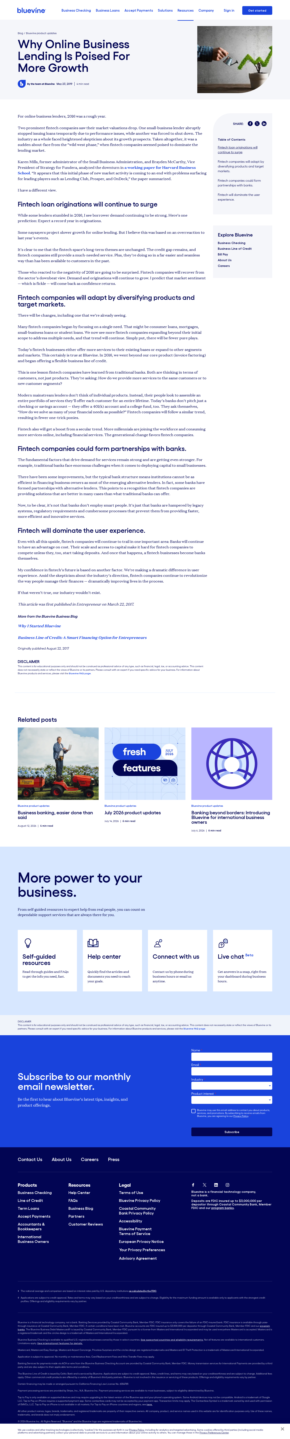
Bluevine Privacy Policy (139, 1200)
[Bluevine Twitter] (204, 1184)
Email (196, 1065)
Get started (257, 10)
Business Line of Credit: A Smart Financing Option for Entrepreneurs (82, 637)
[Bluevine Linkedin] (216, 1184)
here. (149, 1404)
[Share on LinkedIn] (264, 123)
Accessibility (130, 1221)
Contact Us (30, 1159)
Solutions (165, 10)
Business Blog (80, 1208)
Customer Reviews (85, 1224)
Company (206, 10)
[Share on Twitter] (257, 123)
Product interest (203, 1093)
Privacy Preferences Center (214, 1433)
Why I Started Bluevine (39, 625)
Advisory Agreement (138, 1258)
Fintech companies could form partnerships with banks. (239, 183)
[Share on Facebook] (250, 123)
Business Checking (76, 10)
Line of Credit (30, 1200)
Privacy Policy (240, 1116)
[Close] (282, 1429)
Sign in (229, 10)
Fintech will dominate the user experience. (239, 197)
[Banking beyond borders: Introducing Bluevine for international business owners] (231, 763)
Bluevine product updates (41, 33)
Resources (186, 10)
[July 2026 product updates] (145, 763)
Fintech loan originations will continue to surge (237, 150)
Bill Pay (223, 254)
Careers (224, 265)
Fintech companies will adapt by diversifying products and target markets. (241, 166)
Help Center (79, 1192)
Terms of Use (131, 1192)
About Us (225, 260)
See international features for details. (60, 1343)
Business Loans (108, 10)
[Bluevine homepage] (32, 10)
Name (196, 1050)
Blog (20, 33)
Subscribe (232, 1132)
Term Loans (28, 1208)
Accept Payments (138, 10)
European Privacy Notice (141, 1241)
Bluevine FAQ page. (80, 673)
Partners (76, 1216)
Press (113, 1159)
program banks (222, 1208)
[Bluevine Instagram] (227, 1184)
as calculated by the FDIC (142, 1291)
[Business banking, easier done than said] (58, 763)
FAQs (73, 1200)
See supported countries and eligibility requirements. (172, 1339)
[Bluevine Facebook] (193, 1184)
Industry (198, 1079)
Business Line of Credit (235, 248)
